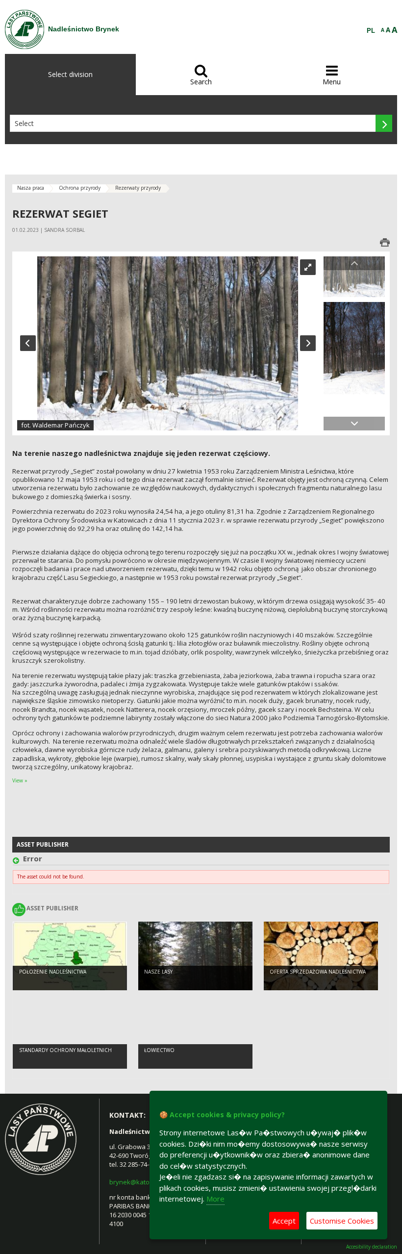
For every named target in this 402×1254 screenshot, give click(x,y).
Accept (284, 1221)
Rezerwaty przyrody (138, 187)
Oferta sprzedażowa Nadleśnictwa (318, 971)
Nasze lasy (158, 971)
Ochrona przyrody (79, 187)
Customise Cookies (342, 1221)
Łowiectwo (159, 1050)
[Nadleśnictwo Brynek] (24, 29)
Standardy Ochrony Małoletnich (65, 1050)
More (215, 1199)
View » (19, 780)
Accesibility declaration (371, 1247)
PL (371, 30)
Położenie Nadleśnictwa (52, 971)
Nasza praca (30, 187)
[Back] (18, 861)
